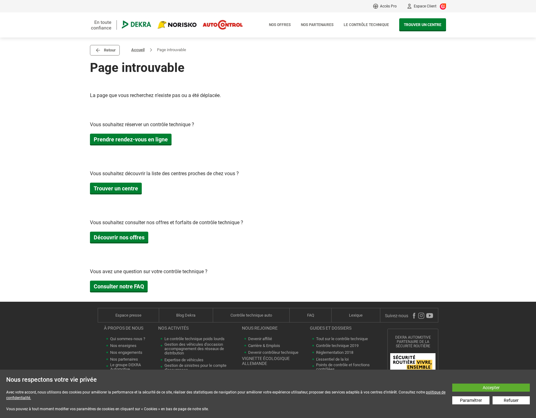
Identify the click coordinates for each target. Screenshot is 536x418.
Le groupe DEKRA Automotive (125, 367)
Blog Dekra (185, 315)
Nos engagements (126, 352)
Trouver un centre (422, 25)
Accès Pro (388, 6)
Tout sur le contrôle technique (342, 339)
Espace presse (128, 315)
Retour (110, 50)
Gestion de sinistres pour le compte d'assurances (195, 367)
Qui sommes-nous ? (127, 339)
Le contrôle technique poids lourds (194, 339)
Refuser (511, 400)
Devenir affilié (260, 339)
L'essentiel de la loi (332, 359)
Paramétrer (471, 400)
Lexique (356, 315)
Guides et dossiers (330, 328)
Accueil (138, 49)
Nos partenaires (317, 25)
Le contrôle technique (366, 25)
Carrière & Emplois (264, 346)
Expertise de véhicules (183, 360)
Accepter (491, 387)
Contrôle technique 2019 (337, 346)
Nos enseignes (123, 346)
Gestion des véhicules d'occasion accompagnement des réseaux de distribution (194, 348)
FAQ (310, 315)
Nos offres (280, 25)
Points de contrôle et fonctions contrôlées (343, 367)
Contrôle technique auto (251, 315)
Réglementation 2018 (334, 352)
